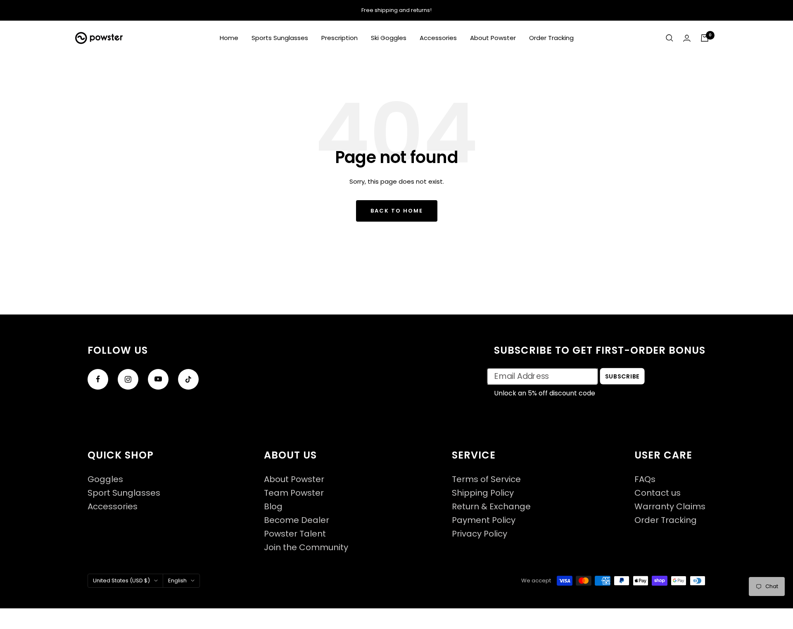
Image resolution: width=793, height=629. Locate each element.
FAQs (644, 479)
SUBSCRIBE (622, 376)
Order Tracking (551, 37)
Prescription (339, 37)
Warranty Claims (669, 506)
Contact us (657, 493)
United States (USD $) (121, 580)
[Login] (687, 38)
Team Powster (294, 493)
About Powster (493, 37)
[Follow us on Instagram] (128, 379)
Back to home (396, 211)
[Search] (669, 38)
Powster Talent (295, 533)
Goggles (105, 479)
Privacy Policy (479, 533)
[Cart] (704, 38)
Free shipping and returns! (396, 10)
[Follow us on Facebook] (98, 379)
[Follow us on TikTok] (188, 379)
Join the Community (306, 547)
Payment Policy (483, 520)
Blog (273, 506)
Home (229, 37)
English (177, 580)
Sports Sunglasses (280, 37)
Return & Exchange (491, 506)
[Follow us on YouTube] (158, 379)
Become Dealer (296, 520)
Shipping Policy (483, 493)
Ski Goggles (388, 37)
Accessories (438, 37)
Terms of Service (486, 479)
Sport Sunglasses (124, 493)
